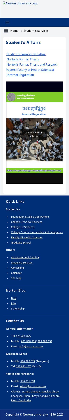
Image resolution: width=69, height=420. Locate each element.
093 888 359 (45, 341)
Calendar (16, 273)
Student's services (36, 31)
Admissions (17, 268)
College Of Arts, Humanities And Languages (37, 232)
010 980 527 (27, 361)
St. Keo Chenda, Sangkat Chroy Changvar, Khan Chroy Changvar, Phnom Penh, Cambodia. (35, 396)
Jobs (13, 303)
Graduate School (21, 242)
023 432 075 (23, 336)
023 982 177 (23, 366)
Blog (14, 298)
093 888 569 (28, 341)
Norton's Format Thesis (23, 60)
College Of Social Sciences (26, 222)
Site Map (16, 278)
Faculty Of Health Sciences (27, 237)
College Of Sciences (23, 227)
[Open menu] (7, 22)
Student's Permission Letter (26, 54)
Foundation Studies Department (30, 217)
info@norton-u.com (31, 346)
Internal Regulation (20, 75)
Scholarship (18, 308)
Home (14, 31)
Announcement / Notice (25, 257)
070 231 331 (27, 381)
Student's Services (22, 262)
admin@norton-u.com (33, 386)
